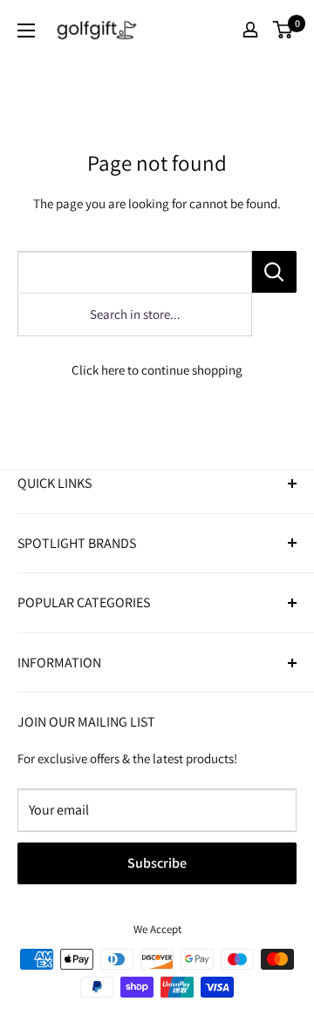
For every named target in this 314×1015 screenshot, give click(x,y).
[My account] (250, 29)
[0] (283, 29)
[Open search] (219, 29)
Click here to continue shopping (157, 370)
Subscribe (157, 863)
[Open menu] (26, 30)
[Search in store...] (274, 272)
